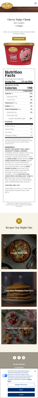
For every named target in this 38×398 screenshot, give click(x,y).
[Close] (35, 371)
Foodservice (19, 367)
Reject (21, 389)
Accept (21, 394)
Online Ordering (19, 364)
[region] (19, 383)
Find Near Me (19, 39)
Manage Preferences (21, 384)
